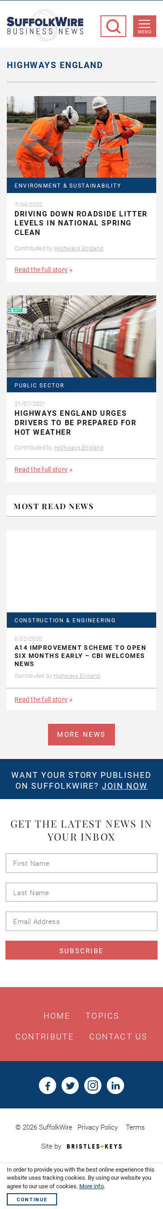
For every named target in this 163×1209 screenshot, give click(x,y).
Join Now (125, 786)
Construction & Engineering (65, 621)
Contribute (44, 1036)
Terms (135, 1127)
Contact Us (118, 1036)
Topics (103, 1016)
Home (56, 1016)
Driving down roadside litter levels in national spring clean (81, 223)
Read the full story (40, 269)
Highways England (78, 248)
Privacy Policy (97, 1127)
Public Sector (39, 386)
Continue (32, 1200)
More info (91, 1186)
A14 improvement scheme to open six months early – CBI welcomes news (80, 655)
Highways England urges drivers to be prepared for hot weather (75, 423)
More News (81, 735)
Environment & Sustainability (67, 186)
